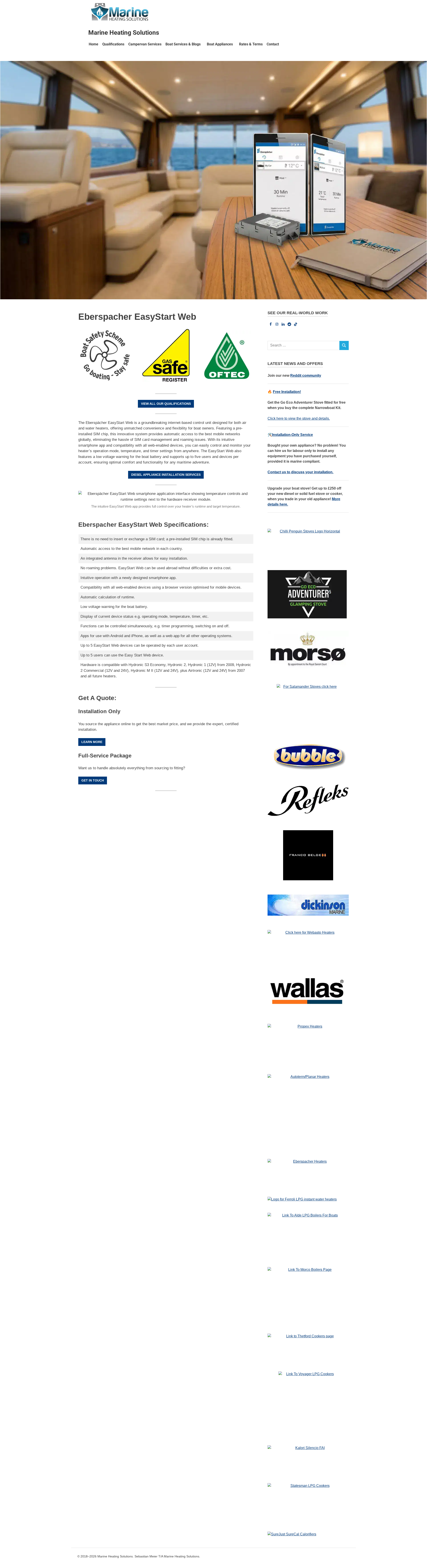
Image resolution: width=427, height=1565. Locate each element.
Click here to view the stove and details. (299, 418)
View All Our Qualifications (166, 403)
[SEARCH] (344, 345)
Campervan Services (144, 44)
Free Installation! (287, 392)
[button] (184, 44)
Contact (273, 44)
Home (93, 44)
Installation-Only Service (292, 435)
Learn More (91, 742)
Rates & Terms (251, 44)
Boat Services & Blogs (183, 44)
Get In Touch (92, 780)
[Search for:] (303, 345)
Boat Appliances (220, 44)
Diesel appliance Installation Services (166, 474)
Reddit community (305, 375)
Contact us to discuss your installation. (300, 472)
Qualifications (113, 44)
